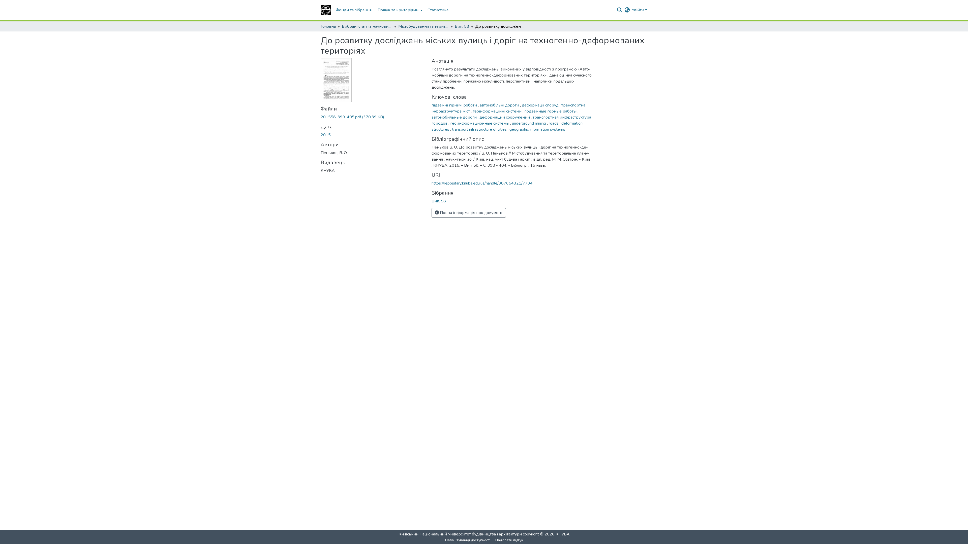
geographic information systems (537, 129)
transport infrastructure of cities (480, 129)
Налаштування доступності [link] (468, 540)
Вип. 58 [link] (462, 26)
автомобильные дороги (455, 117)
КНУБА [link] (563, 534)
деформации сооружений (505, 117)
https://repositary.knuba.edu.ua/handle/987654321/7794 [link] (482, 183)
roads (554, 123)
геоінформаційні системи (498, 111)
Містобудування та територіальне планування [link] (423, 26)
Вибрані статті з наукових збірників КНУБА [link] (367, 26)
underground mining (529, 123)
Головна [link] (328, 26)
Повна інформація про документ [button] (471, 212)
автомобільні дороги (500, 105)
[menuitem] (399, 10)
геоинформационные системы (480, 123)
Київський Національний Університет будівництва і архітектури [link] (460, 534)
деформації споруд (541, 105)
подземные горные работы (551, 111)
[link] (373, 117)
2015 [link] (326, 135)
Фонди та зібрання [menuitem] (354, 10)
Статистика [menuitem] (438, 10)
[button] (326, 10)
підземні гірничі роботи (455, 105)
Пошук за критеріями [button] (398, 10)
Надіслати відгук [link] (509, 540)
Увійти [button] (638, 10)
